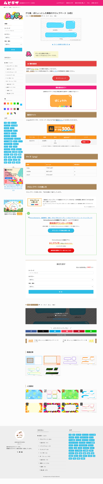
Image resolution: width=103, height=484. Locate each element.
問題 (20, 154)
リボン (13, 149)
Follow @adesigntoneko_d (61, 319)
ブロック (16, 144)
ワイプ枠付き (8, 152)
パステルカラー (8, 144)
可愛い (55, 16)
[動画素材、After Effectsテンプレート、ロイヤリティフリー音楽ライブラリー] (60, 218)
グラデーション (8, 131)
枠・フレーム (11, 81)
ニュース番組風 (8, 141)
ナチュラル (17, 138)
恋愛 (10, 157)
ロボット (19, 149)
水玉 (6, 160)
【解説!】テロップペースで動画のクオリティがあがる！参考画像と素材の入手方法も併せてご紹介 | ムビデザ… (68, 200)
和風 (16, 154)
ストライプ (7, 136)
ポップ (47, 16)
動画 (9, 90)
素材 (32, 16)
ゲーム (15, 131)
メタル (15, 146)
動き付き (10, 69)
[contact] (22, 452)
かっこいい (7, 125)
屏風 (6, 157)
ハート (20, 141)
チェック (14, 136)
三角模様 (15, 152)
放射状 (14, 157)
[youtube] (20, 452)
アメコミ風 (14, 125)
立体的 (15, 160)
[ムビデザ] (11, 2)
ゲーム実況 (7, 133)
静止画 (10, 93)
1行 (44, 16)
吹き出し (7, 154)
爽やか (10, 160)
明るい (19, 157)
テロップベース (37, 16)
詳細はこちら (85, 142)
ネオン (15, 141)
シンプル (14, 133)
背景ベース (10, 87)
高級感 (18, 162)
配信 (6, 162)
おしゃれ (14, 123)
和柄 (12, 154)
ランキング (10, 75)
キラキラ (7, 128)
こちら (55, 71)
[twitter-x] (17, 452)
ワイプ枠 (10, 78)
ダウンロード (62, 78)
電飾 (14, 162)
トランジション (11, 72)
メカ (11, 146)
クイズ (12, 128)
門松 (10, 162)
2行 (9, 123)
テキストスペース (9, 138)
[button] (31, 331)
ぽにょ (51, 16)
